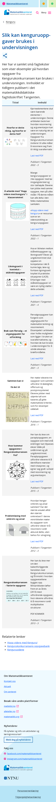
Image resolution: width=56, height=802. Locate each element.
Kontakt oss (10, 681)
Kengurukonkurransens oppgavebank (28, 646)
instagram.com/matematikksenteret (24, 758)
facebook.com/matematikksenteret (24, 753)
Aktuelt (7, 686)
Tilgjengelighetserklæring (28, 797)
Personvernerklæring (28, 790)
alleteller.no (9, 711)
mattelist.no (9, 706)
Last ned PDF (36, 155)
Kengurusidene (15, 649)
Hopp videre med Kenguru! (22, 642)
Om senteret (10, 691)
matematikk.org (11, 716)
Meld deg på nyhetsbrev (18, 739)
